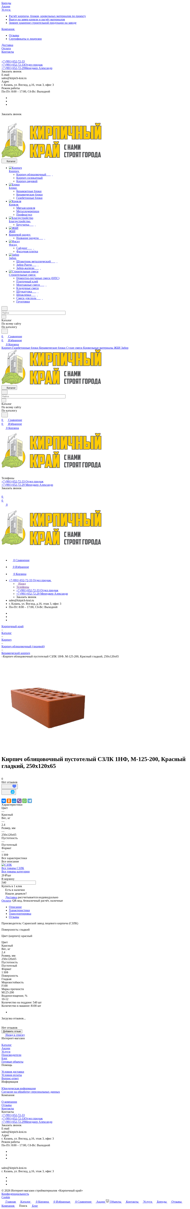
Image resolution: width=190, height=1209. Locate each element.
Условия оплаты (11, 1075)
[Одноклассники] (9, 801)
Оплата (6, 900)
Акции (5, 1048)
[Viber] (19, 801)
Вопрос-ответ (10, 1078)
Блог (4, 1058)
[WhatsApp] (24, 801)
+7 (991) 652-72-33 (13, 61)
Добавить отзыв (12, 1031)
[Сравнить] (8, 792)
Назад (22, 583)
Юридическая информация (18, 1088)
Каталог (6, 1044)
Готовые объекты (12, 1061)
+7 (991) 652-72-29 (26, 68)
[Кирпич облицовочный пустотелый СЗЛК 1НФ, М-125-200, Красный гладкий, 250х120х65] (47, 750)
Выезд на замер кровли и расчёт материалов (37, 19)
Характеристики (19, 910)
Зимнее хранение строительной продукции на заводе (42, 22)
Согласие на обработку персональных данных (30, 1091)
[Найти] (4, 331)
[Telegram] (29, 801)
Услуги (5, 1051)
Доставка (11, 897)
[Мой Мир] (14, 801)
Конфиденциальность (15, 1193)
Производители (11, 1055)
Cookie (5, 1197)
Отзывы (14, 35)
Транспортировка (20, 913)
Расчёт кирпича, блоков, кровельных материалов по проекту (47, 16)
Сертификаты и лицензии (25, 38)
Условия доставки (12, 1071)
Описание (15, 907)
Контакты (7, 1108)
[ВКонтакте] (3, 801)
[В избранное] (9, 786)
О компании (9, 1101)
